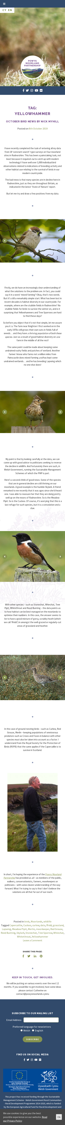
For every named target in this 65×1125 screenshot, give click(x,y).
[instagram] (31, 90)
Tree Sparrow (45, 932)
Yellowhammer (40, 936)
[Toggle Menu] (4, 4)
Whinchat (58, 932)
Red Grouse (56, 929)
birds (27, 921)
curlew (35, 925)
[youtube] (36, 90)
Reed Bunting (8, 932)
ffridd (49, 925)
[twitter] (27, 90)
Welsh (26, 1030)
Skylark (20, 932)
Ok (58, 1117)
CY (4, 10)
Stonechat (31, 932)
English (39, 1030)
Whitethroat (24, 936)
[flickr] (41, 90)
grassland (58, 925)
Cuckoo (27, 925)
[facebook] (23, 90)
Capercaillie (15, 925)
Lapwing (6, 929)
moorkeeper (42, 929)
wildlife (47, 921)
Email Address (13, 1019)
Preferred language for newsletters (32, 1026)
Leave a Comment (32, 940)
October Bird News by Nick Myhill (32, 121)
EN (10, 10)
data (42, 925)
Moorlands (36, 921)
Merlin (31, 929)
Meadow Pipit (19, 929)
